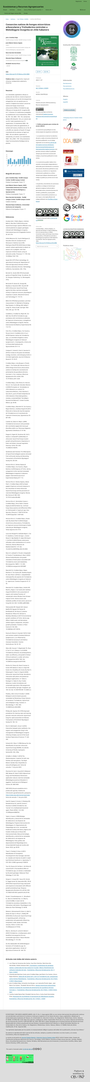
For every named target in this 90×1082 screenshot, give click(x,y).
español (65, 102)
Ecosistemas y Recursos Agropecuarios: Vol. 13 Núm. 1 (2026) (27, 998)
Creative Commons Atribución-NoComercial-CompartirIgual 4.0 (46, 116)
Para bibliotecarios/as (68, 89)
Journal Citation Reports (29, 1037)
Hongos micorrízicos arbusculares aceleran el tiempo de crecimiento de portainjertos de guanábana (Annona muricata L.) (32, 988)
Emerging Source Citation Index (45, 1037)
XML (47, 71)
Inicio (7, 19)
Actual (5, 10)
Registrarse (79, 1)
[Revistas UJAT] (74, 69)
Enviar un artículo (69, 110)
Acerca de (49, 10)
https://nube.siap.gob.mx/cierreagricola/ (18, 795)
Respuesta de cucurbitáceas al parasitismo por (33, 996)
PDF (39, 71)
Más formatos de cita (42, 246)
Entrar (85, 1)
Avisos (19, 10)
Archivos (12, 10)
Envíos (26, 13)
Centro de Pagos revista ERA (12, 13)
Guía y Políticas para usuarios (33, 10)
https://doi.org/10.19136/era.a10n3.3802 (18, 74)
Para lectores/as (67, 83)
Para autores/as (67, 86)
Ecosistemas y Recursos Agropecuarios (23, 6)
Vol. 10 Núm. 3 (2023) (22, 19)
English (65, 99)
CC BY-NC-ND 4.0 (28, 1049)
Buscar (83, 10)
